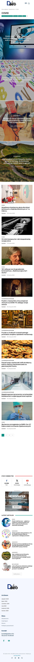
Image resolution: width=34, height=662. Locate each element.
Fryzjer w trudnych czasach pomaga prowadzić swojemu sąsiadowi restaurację (17, 333)
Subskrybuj (27, 479)
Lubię (6, 479)
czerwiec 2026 (5, 603)
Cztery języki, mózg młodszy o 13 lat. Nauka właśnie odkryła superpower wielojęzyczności (22, 534)
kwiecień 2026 (5, 608)
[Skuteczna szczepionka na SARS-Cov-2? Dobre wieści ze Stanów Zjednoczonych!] (17, 411)
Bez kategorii (15, 564)
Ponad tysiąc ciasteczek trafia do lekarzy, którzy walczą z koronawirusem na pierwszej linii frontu (17, 364)
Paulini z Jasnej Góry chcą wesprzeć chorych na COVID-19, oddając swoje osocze (15, 302)
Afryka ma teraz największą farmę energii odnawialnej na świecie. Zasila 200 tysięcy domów (22, 545)
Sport (24, 16)
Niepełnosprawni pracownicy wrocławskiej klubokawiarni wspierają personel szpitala (17, 395)
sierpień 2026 (5, 599)
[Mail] (9, 641)
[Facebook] (4, 641)
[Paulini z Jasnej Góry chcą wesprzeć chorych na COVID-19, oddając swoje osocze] (17, 287)
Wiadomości (12, 9)
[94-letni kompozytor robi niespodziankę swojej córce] (17, 226)
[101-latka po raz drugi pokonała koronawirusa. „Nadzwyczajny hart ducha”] (17, 256)
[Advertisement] (17, 457)
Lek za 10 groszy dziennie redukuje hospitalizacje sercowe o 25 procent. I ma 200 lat (22, 567)
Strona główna (5, 9)
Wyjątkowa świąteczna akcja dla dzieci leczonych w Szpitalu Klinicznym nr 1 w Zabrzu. (16, 209)
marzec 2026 (5, 610)
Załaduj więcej (16, 574)
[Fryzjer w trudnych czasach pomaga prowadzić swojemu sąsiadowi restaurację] (17, 319)
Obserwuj (17, 479)
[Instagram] (15, 658)
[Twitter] (22, 658)
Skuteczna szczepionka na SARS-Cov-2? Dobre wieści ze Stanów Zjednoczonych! (16, 425)
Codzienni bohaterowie (7, 16)
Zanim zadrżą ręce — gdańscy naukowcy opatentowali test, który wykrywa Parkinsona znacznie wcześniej (20, 523)
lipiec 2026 (4, 601)
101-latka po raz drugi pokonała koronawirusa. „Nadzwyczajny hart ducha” (14, 271)
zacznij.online (17, 655)
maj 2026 (4, 606)
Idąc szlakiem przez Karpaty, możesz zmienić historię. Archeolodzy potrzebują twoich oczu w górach (21, 556)
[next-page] (12, 435)
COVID (3, 205)
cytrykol (4, 213)
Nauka (20, 16)
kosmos (15, 16)
